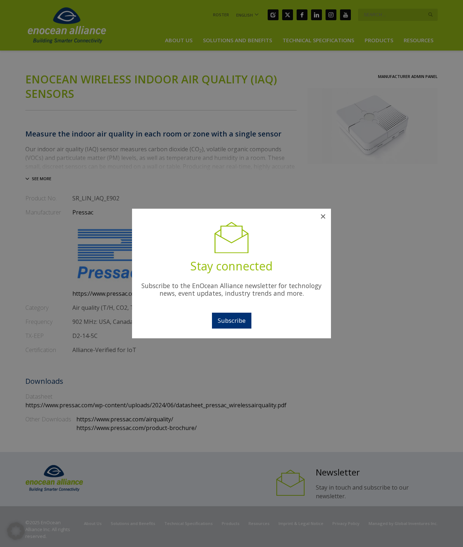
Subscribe (232, 320)
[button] (16, 531)
